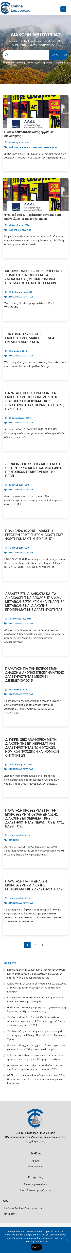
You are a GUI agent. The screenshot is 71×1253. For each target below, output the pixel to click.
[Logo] (35, 1121)
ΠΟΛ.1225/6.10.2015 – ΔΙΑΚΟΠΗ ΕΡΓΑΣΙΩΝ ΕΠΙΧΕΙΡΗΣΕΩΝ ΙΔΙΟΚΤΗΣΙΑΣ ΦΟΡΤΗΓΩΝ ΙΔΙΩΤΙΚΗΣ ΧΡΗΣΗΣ (34, 535)
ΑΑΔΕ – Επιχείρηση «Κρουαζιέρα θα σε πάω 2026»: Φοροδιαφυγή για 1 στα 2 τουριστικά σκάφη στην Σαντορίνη (36, 1079)
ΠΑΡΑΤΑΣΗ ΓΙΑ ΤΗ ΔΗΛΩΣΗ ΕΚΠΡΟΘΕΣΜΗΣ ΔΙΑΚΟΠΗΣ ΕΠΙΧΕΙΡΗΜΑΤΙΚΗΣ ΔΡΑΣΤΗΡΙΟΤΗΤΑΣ (33, 885)
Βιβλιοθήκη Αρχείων (32, 41)
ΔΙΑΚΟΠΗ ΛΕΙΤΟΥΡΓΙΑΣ (20, 296)
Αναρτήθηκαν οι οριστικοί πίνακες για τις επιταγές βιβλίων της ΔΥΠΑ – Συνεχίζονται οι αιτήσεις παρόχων (36, 987)
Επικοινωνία (35, 1166)
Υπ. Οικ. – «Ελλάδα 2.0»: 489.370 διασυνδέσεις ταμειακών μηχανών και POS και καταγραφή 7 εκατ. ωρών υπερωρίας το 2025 (36, 1021)
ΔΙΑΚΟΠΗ (13, 840)
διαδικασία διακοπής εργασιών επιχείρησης (32, 147)
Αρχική (13, 41)
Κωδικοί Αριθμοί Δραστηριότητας (23, 1208)
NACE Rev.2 (10, 1213)
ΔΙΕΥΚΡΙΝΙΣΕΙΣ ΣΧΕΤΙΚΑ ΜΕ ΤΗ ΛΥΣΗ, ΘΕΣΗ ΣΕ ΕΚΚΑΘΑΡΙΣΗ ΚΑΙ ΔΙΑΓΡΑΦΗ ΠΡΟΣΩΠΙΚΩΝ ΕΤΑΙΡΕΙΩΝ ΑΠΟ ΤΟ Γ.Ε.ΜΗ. (33, 470)
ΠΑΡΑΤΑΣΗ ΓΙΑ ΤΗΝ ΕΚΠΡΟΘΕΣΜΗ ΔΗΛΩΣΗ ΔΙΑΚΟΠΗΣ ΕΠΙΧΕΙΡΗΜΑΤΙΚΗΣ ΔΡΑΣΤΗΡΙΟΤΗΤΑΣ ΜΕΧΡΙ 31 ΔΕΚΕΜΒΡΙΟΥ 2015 (34, 675)
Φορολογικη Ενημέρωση (40, 62)
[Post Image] (36, 111)
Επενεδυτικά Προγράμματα (35, 1190)
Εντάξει (36, 1247)
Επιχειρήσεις (61, 62)
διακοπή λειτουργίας (19, 230)
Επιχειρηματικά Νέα (35, 1184)
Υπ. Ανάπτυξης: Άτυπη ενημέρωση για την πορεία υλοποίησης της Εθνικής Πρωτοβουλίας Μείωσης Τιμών (36, 1035)
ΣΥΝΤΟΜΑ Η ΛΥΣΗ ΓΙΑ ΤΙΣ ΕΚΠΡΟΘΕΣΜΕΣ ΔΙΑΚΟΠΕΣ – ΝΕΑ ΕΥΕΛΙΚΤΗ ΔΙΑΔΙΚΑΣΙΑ (29, 338)
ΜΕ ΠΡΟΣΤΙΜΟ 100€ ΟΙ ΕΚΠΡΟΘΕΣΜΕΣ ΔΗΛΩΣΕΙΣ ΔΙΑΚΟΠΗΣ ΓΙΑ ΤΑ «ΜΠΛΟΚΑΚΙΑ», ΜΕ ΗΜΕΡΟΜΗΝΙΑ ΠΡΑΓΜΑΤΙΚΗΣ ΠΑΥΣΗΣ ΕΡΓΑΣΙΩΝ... (33, 277)
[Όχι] (67, 1241)
